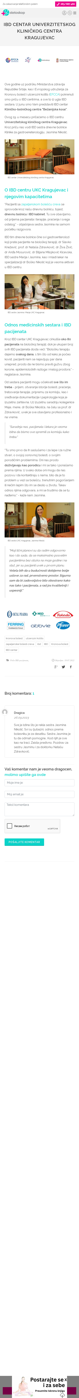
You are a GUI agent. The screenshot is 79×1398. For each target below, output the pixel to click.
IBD (46, 644)
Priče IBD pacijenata (19, 660)
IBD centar (11, 650)
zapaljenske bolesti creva (20, 644)
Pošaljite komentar (24, 842)
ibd (39, 644)
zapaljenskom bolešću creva (40, 204)
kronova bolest (14, 638)
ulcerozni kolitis (34, 638)
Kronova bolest (59, 644)
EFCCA (54, 94)
